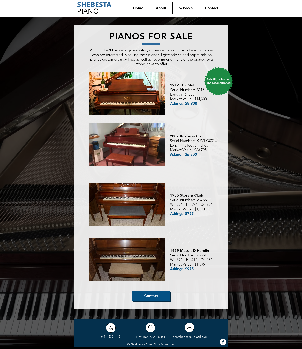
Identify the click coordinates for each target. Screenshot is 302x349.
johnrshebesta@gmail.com (190, 336)
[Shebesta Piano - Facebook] (223, 342)
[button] (186, 8)
